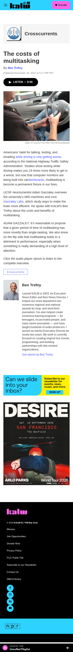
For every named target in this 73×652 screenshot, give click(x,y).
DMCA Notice (14, 579)
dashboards (36, 179)
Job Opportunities (16, 536)
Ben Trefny (15, 68)
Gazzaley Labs (13, 201)
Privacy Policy (14, 550)
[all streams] (68, 648)
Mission (11, 529)
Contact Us (13, 572)
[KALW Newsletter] (36, 385)
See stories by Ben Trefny (37, 354)
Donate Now (13, 543)
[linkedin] (10, 601)
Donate (62, 5)
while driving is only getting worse (38, 157)
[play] (5, 647)
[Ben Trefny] (11, 290)
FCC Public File (15, 558)
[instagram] (10, 594)
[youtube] (10, 608)
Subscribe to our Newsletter (21, 565)
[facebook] (10, 588)
